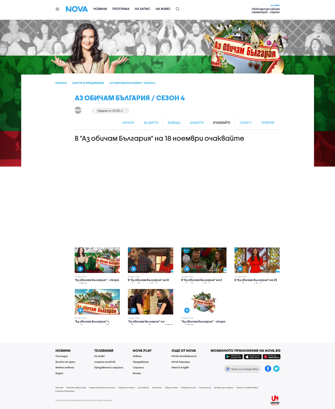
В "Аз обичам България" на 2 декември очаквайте (201, 281)
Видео (59, 373)
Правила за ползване (223, 388)
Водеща (174, 122)
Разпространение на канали (102, 388)
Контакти (157, 388)
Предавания (140, 361)
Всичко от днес (65, 361)
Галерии (267, 122)
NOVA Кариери (181, 361)
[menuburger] (57, 9)
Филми (137, 373)
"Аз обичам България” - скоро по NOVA (203, 323)
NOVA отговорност (184, 356)
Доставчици (143, 388)
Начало (128, 122)
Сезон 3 (246, 122)
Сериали (138, 367)
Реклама (59, 388)
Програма (120, 9)
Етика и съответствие (247, 388)
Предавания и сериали (108, 367)
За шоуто (151, 122)
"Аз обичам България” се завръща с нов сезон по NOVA (150, 323)
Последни (61, 356)
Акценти (197, 122)
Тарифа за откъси (126, 388)
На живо (163, 9)
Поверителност (188, 388)
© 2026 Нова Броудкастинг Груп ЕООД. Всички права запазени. (83, 400)
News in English (180, 367)
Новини (100, 9)
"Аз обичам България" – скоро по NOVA (97, 281)
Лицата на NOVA (104, 361)
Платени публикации (65, 391)
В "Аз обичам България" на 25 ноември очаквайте (255, 281)
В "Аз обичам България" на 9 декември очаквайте (148, 281)
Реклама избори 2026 (76, 388)
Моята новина (64, 367)
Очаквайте (221, 122)
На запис (142, 9)
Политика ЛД (205, 388)
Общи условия (171, 388)
